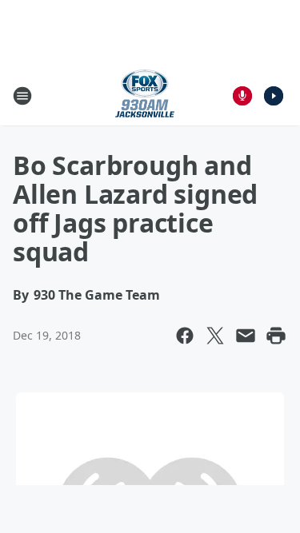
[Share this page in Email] (245, 335)
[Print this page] (276, 335)
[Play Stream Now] (273, 95)
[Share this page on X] (215, 335)
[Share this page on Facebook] (185, 335)
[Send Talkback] (242, 95)
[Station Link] (144, 95)
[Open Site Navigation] (22, 95)
